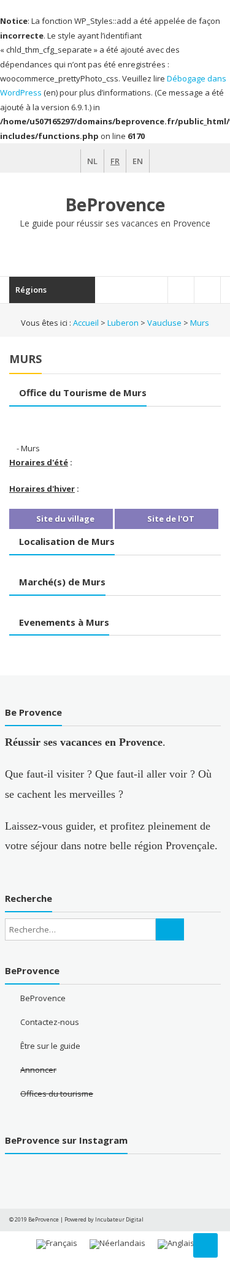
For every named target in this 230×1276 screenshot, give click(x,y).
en (137, 161)
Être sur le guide (50, 1045)
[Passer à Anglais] (176, 1244)
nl (92, 161)
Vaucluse (164, 322)
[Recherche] (170, 929)
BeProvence (115, 204)
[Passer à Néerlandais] (117, 1244)
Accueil (86, 322)
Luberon (123, 322)
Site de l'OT (169, 518)
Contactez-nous (49, 1021)
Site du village (64, 518)
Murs (199, 322)
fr (115, 161)
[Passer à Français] (56, 1244)
